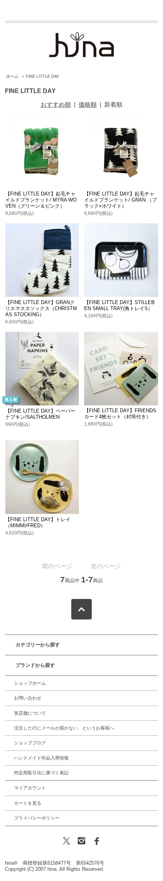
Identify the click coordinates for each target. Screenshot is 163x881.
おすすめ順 (56, 104)
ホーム (12, 76)
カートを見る (27, 803)
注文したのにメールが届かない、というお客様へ (64, 728)
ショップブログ (30, 742)
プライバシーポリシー (37, 818)
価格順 (87, 104)
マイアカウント (30, 788)
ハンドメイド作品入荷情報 (41, 758)
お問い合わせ (27, 698)
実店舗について (30, 713)
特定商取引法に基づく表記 (41, 772)
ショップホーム (30, 683)
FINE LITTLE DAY (42, 76)
